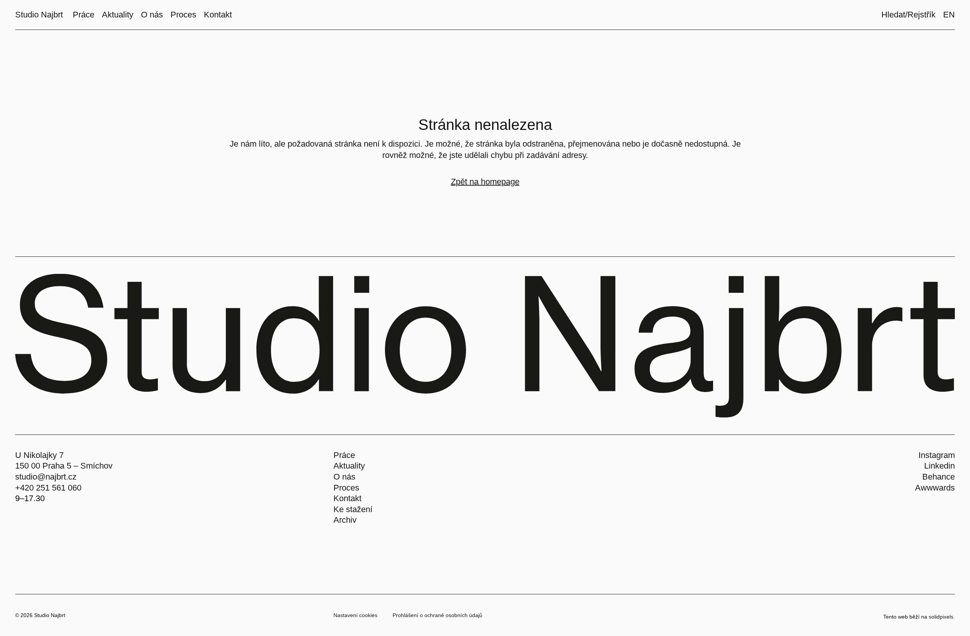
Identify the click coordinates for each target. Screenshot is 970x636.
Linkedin (939, 465)
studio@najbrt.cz (46, 476)
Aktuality (349, 465)
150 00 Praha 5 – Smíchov (64, 465)
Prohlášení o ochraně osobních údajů (437, 615)
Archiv (345, 520)
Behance (938, 476)
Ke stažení (352, 509)
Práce (344, 455)
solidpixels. (942, 617)
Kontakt (347, 498)
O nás (344, 476)
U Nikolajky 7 (39, 455)
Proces (346, 487)
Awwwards (935, 487)
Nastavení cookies (355, 615)
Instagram (936, 455)
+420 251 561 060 (48, 487)
